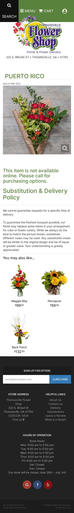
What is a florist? (55, 419)
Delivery (55, 407)
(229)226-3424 (18, 415)
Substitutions (55, 411)
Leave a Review (55, 415)
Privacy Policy (20, 508)
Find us (18, 419)
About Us (55, 400)
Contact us (56, 403)
